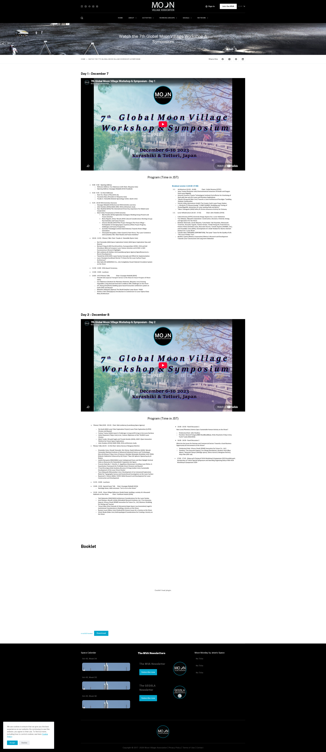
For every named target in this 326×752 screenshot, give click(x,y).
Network (201, 18)
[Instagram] (97, 6)
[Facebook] (89, 6)
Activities (146, 18)
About (131, 18)
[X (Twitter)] (93, 6)
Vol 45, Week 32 (89, 696)
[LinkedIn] (82, 6)
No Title (199, 659)
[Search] (82, 18)
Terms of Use (188, 748)
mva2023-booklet (87, 633)
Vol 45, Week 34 (89, 659)
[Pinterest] (236, 59)
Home (120, 18)
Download (101, 633)
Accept (12, 743)
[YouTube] (86, 6)
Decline (24, 743)
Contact (199, 748)
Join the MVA (228, 6)
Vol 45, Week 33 (89, 677)
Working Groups (167, 18)
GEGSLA (186, 18)
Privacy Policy (175, 748)
